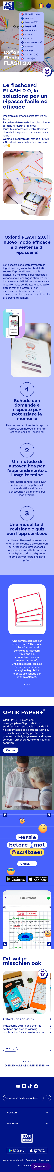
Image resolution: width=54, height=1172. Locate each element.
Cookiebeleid (32, 1160)
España (28, 34)
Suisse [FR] (30, 58)
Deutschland (31, 30)
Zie (8, 1049)
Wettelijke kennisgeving (14, 1160)
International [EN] (33, 42)
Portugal (29, 50)
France (28, 38)
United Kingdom (32, 14)
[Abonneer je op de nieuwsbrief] (48, 1098)
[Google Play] (16, 879)
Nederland (30, 46)
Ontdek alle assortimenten (25, 1065)
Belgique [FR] (31, 22)
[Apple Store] (38, 879)
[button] (24, 684)
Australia (29, 18)
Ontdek (25, 863)
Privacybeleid (45, 1160)
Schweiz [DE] (31, 54)
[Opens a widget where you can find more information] (40, 1167)
